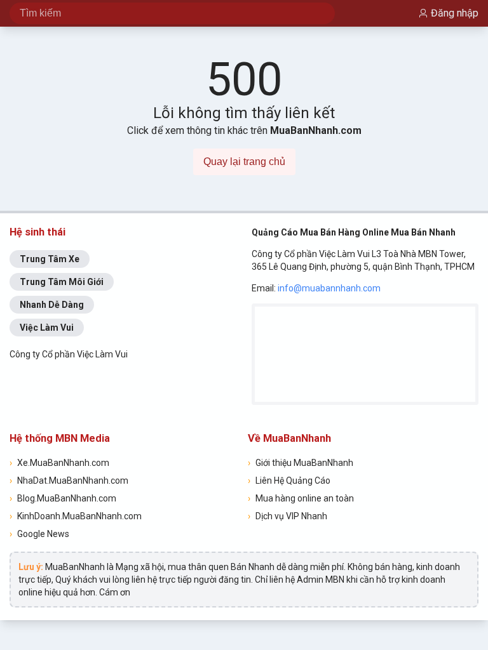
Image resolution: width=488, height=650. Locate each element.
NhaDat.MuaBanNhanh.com (69, 480)
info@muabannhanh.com (329, 288)
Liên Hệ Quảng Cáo (289, 480)
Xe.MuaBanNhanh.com (59, 463)
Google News (39, 534)
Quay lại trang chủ (244, 161)
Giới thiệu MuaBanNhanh (300, 463)
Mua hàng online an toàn (301, 498)
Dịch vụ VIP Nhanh (287, 516)
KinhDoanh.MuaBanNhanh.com (76, 516)
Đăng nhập (454, 13)
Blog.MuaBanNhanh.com (63, 498)
